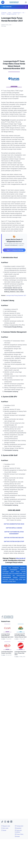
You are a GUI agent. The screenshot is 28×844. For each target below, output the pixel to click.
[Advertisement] (14, 43)
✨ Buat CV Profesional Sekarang (14, 250)
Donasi (4, 830)
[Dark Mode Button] (26, 2)
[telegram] (11, 617)
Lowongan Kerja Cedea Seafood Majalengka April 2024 (7, 635)
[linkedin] (11, 822)
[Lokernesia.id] (14, 2)
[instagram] (5, 822)
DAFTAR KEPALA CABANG (14, 528)
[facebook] (5, 617)
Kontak (18, 836)
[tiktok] (2, 822)
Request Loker (6, 826)
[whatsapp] (8, 617)
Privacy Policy (19, 834)
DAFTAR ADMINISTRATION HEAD (14, 524)
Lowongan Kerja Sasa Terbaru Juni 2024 (7, 652)
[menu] (2, 2)
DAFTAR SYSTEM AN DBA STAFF (14, 541)
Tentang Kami (19, 826)
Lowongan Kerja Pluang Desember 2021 (16, 295)
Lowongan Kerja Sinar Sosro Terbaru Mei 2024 (20, 653)
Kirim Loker (5, 828)
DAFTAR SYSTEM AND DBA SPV (14, 537)
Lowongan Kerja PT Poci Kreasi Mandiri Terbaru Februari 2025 (21, 635)
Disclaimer (18, 828)
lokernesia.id (20, 558)
